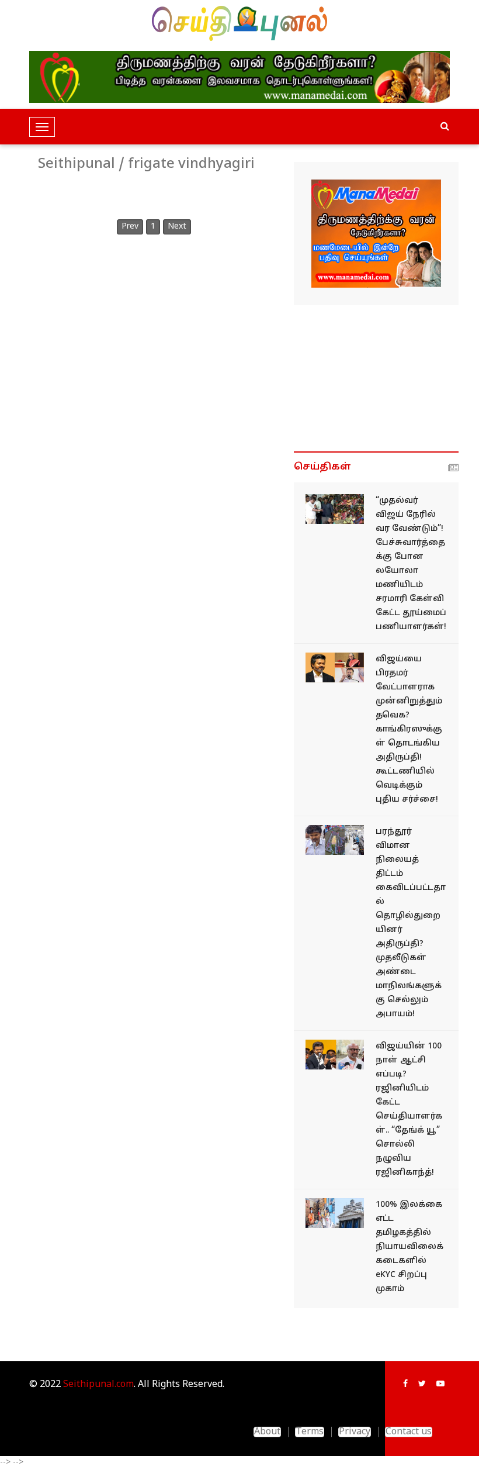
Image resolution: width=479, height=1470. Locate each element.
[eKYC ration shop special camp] (335, 1213)
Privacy (354, 1432)
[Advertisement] (376, 378)
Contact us (409, 1432)
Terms (310, 1432)
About (267, 1432)
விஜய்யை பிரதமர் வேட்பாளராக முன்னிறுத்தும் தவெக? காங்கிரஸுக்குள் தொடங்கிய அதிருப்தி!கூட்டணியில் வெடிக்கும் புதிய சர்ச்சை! (409, 729)
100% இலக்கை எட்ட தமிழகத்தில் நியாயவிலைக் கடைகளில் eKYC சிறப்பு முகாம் (409, 1247)
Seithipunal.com (98, 1384)
